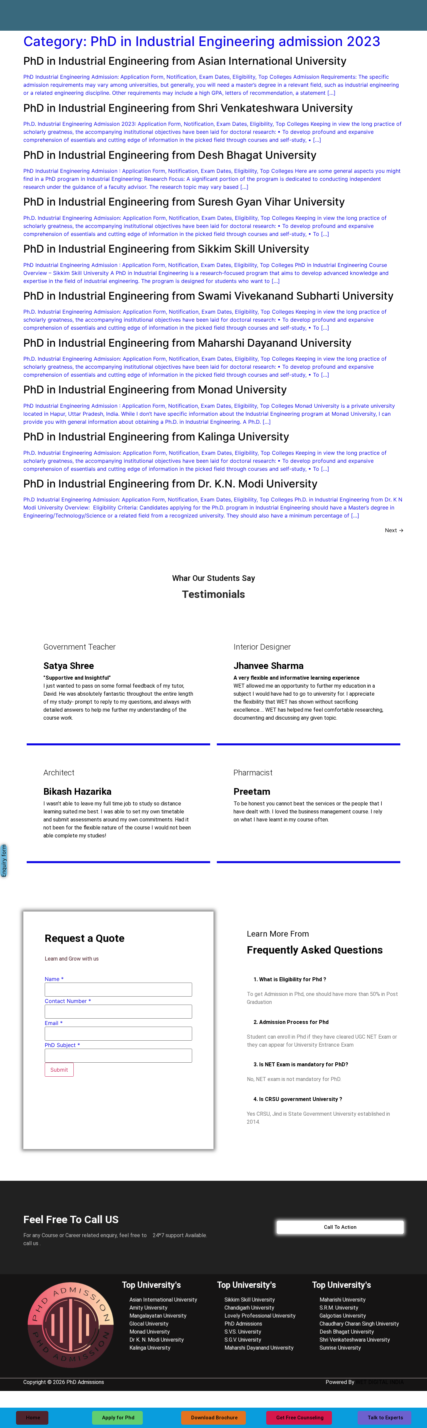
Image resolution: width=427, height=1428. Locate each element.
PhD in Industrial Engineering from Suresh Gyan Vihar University (184, 201)
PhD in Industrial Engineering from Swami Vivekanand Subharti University (208, 295)
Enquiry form (3, 860)
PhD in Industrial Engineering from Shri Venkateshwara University (188, 107)
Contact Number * (68, 1001)
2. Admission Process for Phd (291, 1022)
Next (394, 530)
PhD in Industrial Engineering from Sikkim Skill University (166, 248)
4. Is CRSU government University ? (298, 1099)
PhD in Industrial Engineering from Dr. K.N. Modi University (170, 483)
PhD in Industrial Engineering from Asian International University (185, 60)
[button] (325, 979)
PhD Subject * (62, 1045)
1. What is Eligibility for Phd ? (290, 979)
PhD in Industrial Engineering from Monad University (155, 389)
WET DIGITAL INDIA (380, 1382)
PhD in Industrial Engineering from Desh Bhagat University (170, 154)
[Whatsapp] (389, 10)
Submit (59, 1069)
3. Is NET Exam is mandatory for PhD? (301, 1064)
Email (54, 1023)
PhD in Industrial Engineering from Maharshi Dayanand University (187, 342)
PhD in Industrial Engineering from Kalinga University (156, 436)
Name (54, 979)
